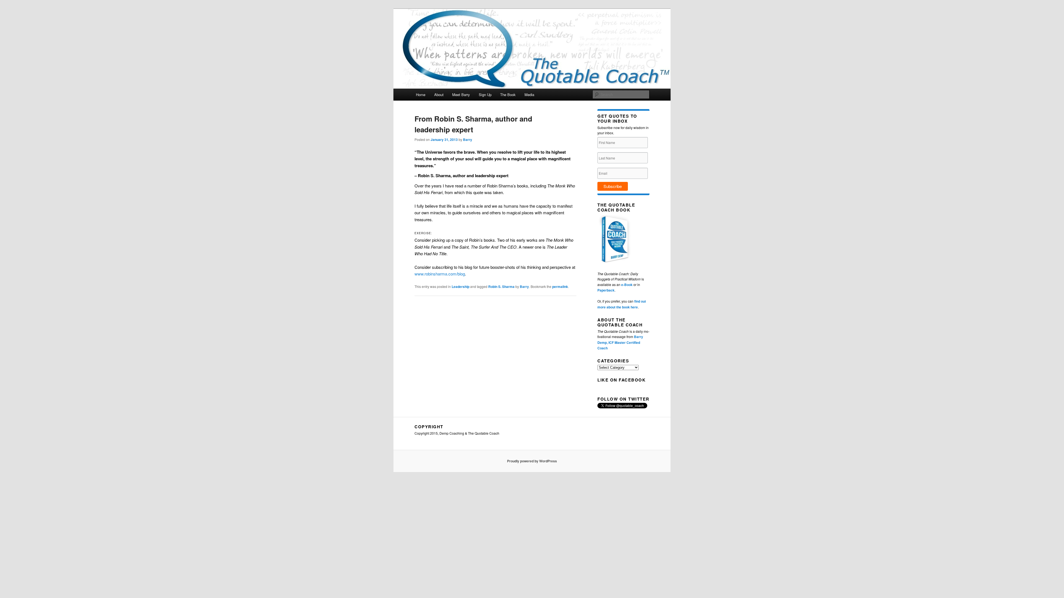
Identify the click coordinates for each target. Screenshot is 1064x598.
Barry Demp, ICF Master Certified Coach (620, 342)
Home (420, 94)
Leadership (460, 286)
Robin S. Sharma (501, 286)
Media (529, 94)
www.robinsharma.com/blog (440, 274)
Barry (467, 139)
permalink (560, 286)
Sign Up (485, 94)
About (439, 94)
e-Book (627, 284)
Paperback (606, 290)
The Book (508, 94)
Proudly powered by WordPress (532, 460)
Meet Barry (461, 94)
